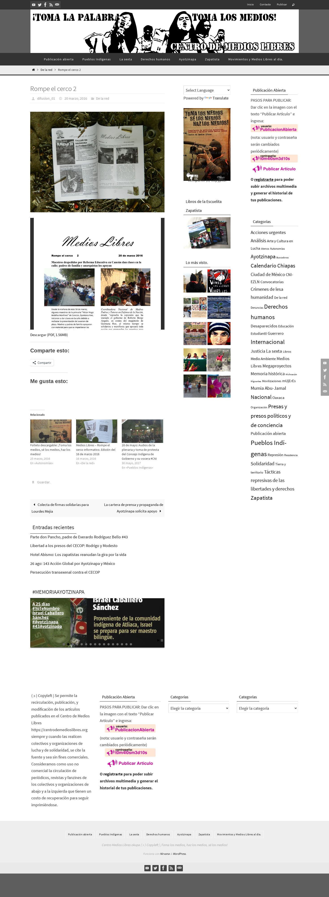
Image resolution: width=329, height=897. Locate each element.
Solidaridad (262, 463)
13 (117, 644)
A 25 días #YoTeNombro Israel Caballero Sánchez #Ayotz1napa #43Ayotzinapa (48, 615)
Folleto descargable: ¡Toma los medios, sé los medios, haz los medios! (50, 449)
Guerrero (276, 333)
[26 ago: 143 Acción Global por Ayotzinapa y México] (195, 334)
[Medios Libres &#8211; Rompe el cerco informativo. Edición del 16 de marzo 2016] (97, 431)
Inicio (250, 4)
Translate (221, 98)
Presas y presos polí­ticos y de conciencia (271, 416)
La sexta (274, 351)
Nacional (261, 397)
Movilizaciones (271, 381)
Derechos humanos (158, 834)
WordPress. (179, 854)
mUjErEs (289, 381)
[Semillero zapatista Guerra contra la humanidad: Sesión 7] (219, 308)
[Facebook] (45, 4)
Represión (275, 454)
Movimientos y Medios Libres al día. (239, 834)
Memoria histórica (268, 373)
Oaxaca (278, 397)
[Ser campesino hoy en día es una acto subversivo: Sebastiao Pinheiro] (195, 361)
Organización (259, 407)
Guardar (43, 482)
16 (131, 644)
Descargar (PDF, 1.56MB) (49, 334)
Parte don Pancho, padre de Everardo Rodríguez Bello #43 (79, 536)
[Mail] (57, 4)
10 (104, 644)
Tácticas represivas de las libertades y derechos (272, 480)
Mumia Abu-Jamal (268, 388)
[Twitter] (39, 4)
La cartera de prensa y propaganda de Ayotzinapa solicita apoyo (133, 508)
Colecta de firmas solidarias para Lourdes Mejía (60, 508)
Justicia (258, 351)
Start (158, 640)
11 (108, 644)
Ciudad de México (268, 274)
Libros (287, 352)
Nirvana (165, 854)
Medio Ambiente (263, 358)
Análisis (258, 240)
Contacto (265, 4)
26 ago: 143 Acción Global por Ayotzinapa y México (72, 563)
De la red (46, 70)
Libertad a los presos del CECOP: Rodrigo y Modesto (74, 545)
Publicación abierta (268, 433)
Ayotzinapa (263, 256)
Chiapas (286, 265)
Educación (286, 326)
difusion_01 (46, 98)
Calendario (263, 265)
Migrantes (256, 381)
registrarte (263, 179)
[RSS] (51, 4)
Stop (162, 640)
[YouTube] (33, 4)
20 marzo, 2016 (75, 98)
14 (122, 644)
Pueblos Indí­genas (110, 834)
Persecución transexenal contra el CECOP (65, 572)
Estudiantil (259, 333)
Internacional (268, 341)
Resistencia (291, 455)
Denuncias (257, 308)
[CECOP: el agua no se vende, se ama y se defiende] (195, 387)
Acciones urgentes (268, 232)
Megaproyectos (277, 365)
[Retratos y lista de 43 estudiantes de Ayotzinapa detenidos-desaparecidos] (219, 282)
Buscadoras (282, 257)
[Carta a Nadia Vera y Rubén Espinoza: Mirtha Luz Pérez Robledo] (219, 387)
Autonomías (277, 249)
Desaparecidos (264, 325)
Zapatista (262, 497)
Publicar (282, 4)
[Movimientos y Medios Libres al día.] (195, 282)
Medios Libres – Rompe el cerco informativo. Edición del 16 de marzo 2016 (95, 449)
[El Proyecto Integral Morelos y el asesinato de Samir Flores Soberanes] (195, 308)
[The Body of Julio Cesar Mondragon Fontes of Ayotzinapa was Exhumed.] (219, 334)
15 (126, 644)
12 (113, 644)
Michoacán (291, 374)
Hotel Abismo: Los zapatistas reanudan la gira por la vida (78, 554)
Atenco (265, 248)
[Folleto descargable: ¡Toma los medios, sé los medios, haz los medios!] (51, 431)
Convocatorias (272, 282)
